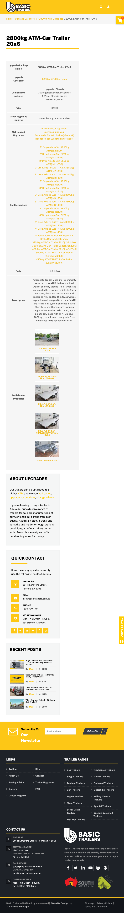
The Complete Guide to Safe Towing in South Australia (39, 688)
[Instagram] (98, 868)
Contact (39, 775)
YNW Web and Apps (18, 906)
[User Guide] (121, 641)
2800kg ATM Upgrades (54, 79)
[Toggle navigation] (116, 8)
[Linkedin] (83, 868)
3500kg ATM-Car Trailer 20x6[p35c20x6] (54, 245)
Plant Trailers (74, 803)
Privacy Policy (104, 903)
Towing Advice (16, 782)
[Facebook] (68, 868)
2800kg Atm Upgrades (51, 18)
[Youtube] (90, 868)
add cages (44, 493)
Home (9, 18)
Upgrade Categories (26, 18)
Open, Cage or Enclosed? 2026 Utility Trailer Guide (40, 676)
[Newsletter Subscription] (13, 731)
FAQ (37, 789)
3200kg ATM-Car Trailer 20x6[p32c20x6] (54, 242)
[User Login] (108, 6)
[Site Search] (101, 6)
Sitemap (89, 903)
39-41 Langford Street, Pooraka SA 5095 (35, 840)
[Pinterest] (105, 868)
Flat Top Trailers (76, 819)
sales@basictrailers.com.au (27, 866)
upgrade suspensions (22, 497)
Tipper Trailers (75, 796)
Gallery (13, 789)
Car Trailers (73, 790)
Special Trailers (102, 806)
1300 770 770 (30, 608)
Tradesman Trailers (104, 770)
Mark (31, 669)
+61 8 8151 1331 (21, 857)
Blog (38, 769)
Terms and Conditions (96, 906)
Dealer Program (17, 795)
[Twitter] (75, 868)
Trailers (13, 769)
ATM (20, 493)
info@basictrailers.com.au (36, 598)
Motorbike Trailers (103, 790)
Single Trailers (75, 776)
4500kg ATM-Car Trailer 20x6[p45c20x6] (54, 249)
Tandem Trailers (76, 783)
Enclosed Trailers (103, 783)
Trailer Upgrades (44, 782)
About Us (14, 775)
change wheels (45, 497)
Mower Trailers (101, 776)
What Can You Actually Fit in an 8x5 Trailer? (40, 701)
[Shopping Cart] (120, 20)
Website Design (59, 903)
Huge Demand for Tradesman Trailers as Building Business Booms (39, 662)
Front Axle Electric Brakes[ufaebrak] (54, 135)
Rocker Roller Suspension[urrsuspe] (54, 138)
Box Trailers (73, 770)
